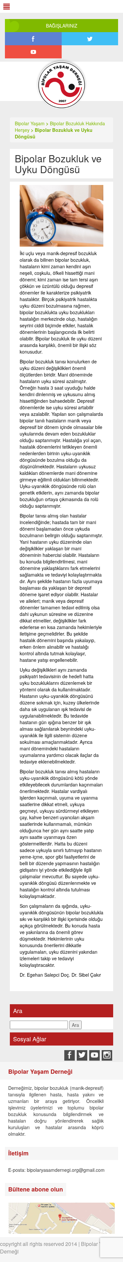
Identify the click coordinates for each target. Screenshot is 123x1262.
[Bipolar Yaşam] (61, 90)
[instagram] (107, 1055)
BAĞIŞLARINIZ (61, 25)
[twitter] (90, 38)
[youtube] (33, 51)
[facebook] (33, 38)
